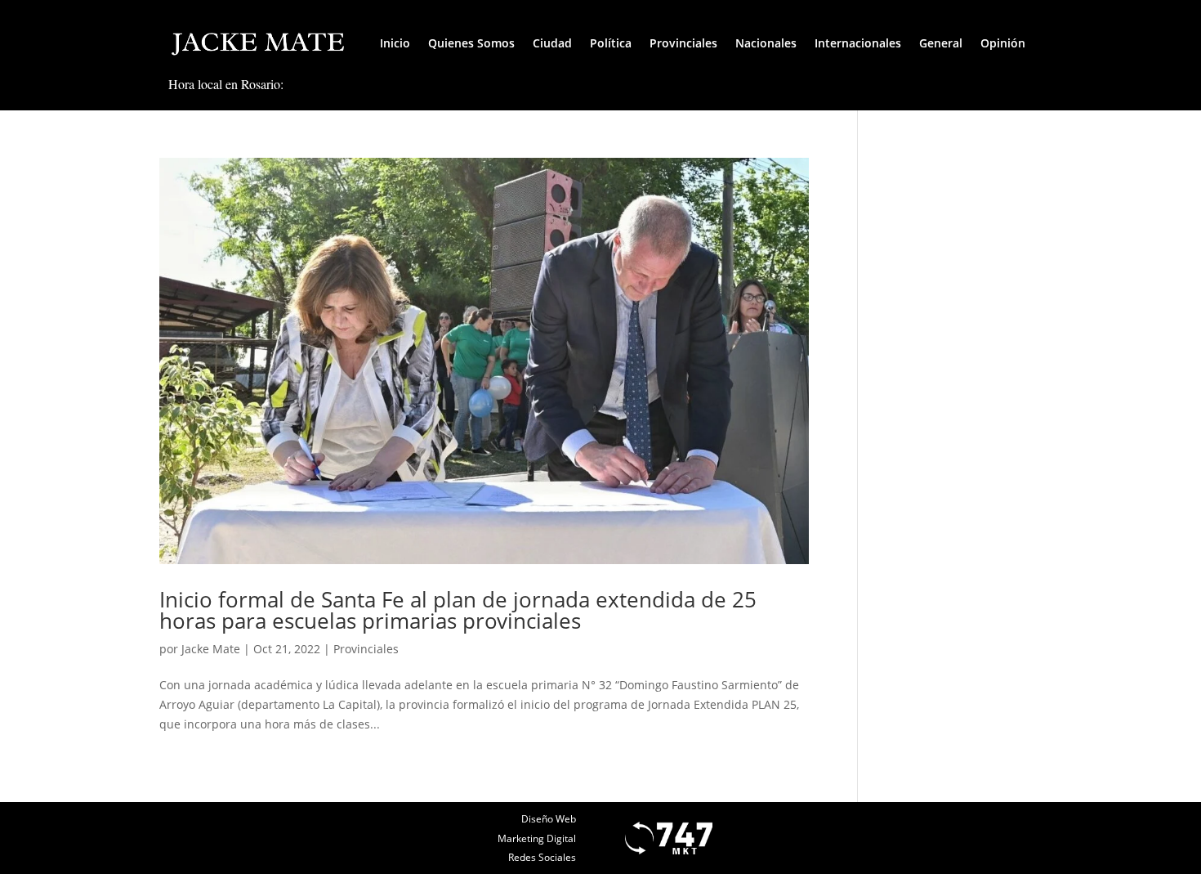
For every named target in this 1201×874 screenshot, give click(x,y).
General (940, 43)
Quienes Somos (471, 43)
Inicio (395, 43)
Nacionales (766, 43)
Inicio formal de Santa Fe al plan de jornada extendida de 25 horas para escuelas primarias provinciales (458, 610)
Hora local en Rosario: (226, 83)
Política (611, 43)
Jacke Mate (210, 649)
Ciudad (552, 43)
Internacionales (858, 43)
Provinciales (683, 43)
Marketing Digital (537, 838)
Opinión (1002, 43)
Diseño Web (548, 819)
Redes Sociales (542, 857)
